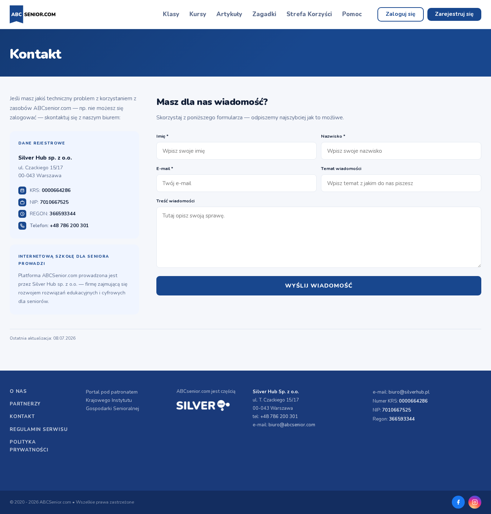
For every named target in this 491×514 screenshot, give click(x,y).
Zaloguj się (401, 14)
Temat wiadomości (341, 168)
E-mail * (164, 168)
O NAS (18, 391)
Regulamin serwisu (39, 429)
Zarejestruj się (454, 14)
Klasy (171, 14)
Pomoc (352, 14)
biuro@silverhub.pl (409, 392)
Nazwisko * (333, 136)
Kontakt (22, 416)
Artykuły (229, 14)
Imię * (162, 136)
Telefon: (59, 225)
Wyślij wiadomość (318, 286)
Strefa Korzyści (309, 14)
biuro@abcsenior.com (292, 425)
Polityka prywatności (29, 446)
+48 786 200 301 (279, 416)
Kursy (197, 14)
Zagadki (264, 14)
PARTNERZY (25, 404)
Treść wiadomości (175, 201)
